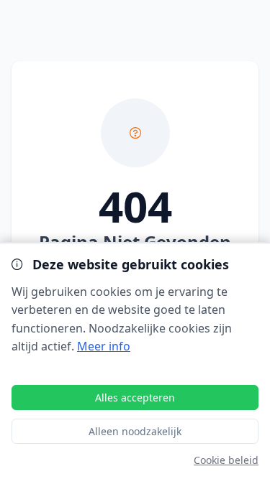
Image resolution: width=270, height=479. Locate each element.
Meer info (103, 346)
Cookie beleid (226, 460)
